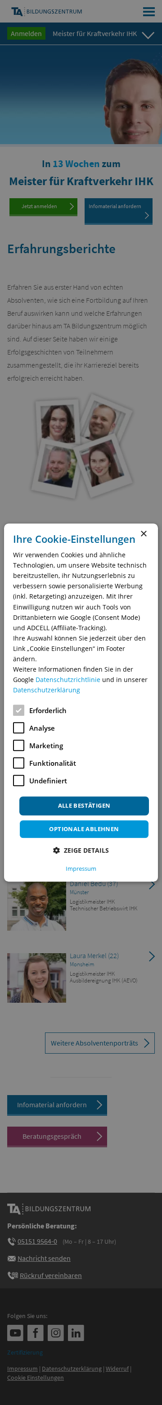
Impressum (81, 868)
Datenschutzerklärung (46, 690)
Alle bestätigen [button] (84, 806)
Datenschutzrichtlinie (68, 679)
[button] (81, 850)
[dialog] (81, 702)
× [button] (143, 534)
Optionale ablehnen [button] (84, 829)
